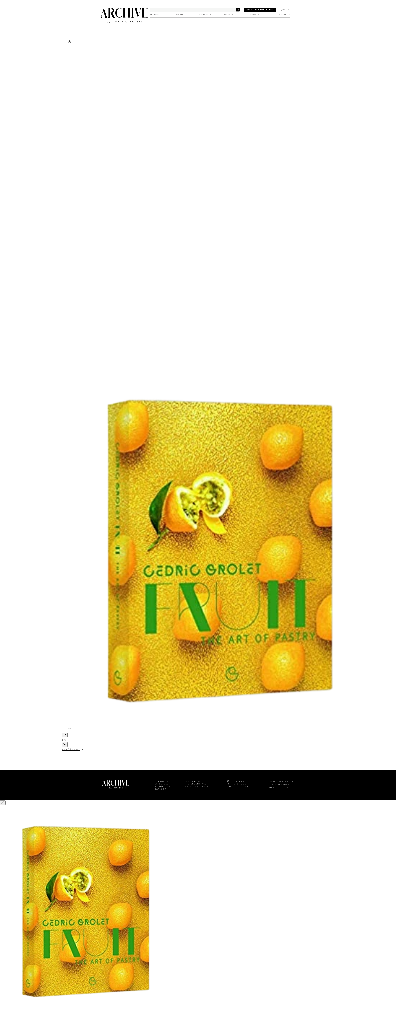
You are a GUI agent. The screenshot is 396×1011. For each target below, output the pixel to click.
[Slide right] (65, 744)
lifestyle (162, 784)
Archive (282, 782)
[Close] (3, 802)
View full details (71, 749)
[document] (198, 908)
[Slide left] (65, 735)
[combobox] (195, 10)
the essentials (196, 784)
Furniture (162, 787)
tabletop (161, 789)
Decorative (193, 781)
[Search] (238, 9)
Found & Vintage (197, 787)
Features (161, 781)
